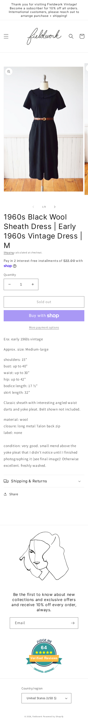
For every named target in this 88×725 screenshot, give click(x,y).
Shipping (9, 252)
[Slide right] (54, 206)
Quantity (10, 275)
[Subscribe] (72, 623)
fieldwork (37, 716)
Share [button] (13, 494)
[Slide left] (33, 206)
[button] (6, 36)
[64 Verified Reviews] (44, 675)
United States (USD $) (41, 698)
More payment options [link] (44, 327)
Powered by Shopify (53, 716)
